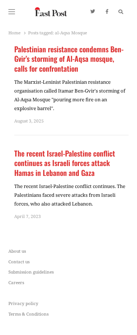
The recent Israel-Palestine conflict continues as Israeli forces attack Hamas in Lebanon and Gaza (64, 163)
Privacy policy (23, 303)
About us (17, 251)
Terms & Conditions (28, 314)
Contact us (19, 261)
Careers (16, 282)
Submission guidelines (31, 272)
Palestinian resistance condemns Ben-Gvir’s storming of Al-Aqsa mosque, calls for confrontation (68, 59)
